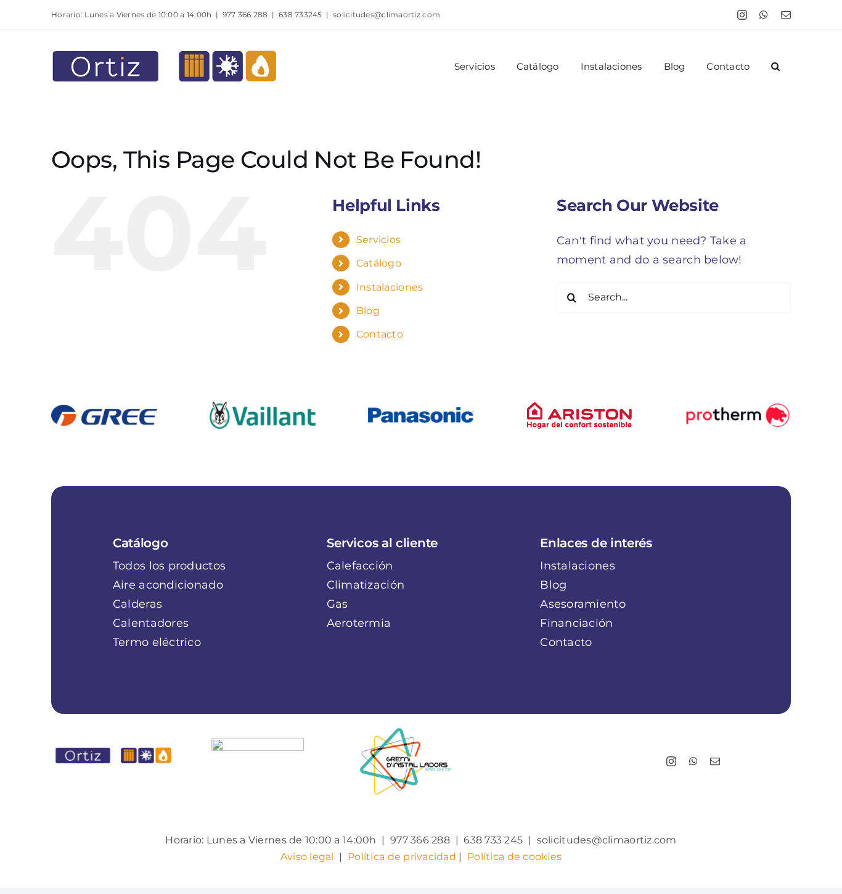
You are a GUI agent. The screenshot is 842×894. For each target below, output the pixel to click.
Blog (368, 311)
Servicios (378, 240)
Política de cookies (514, 857)
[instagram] (671, 761)
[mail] (715, 761)
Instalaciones (389, 287)
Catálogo (378, 263)
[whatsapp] (693, 761)
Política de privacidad (402, 857)
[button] (776, 66)
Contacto (379, 334)
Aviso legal (307, 857)
